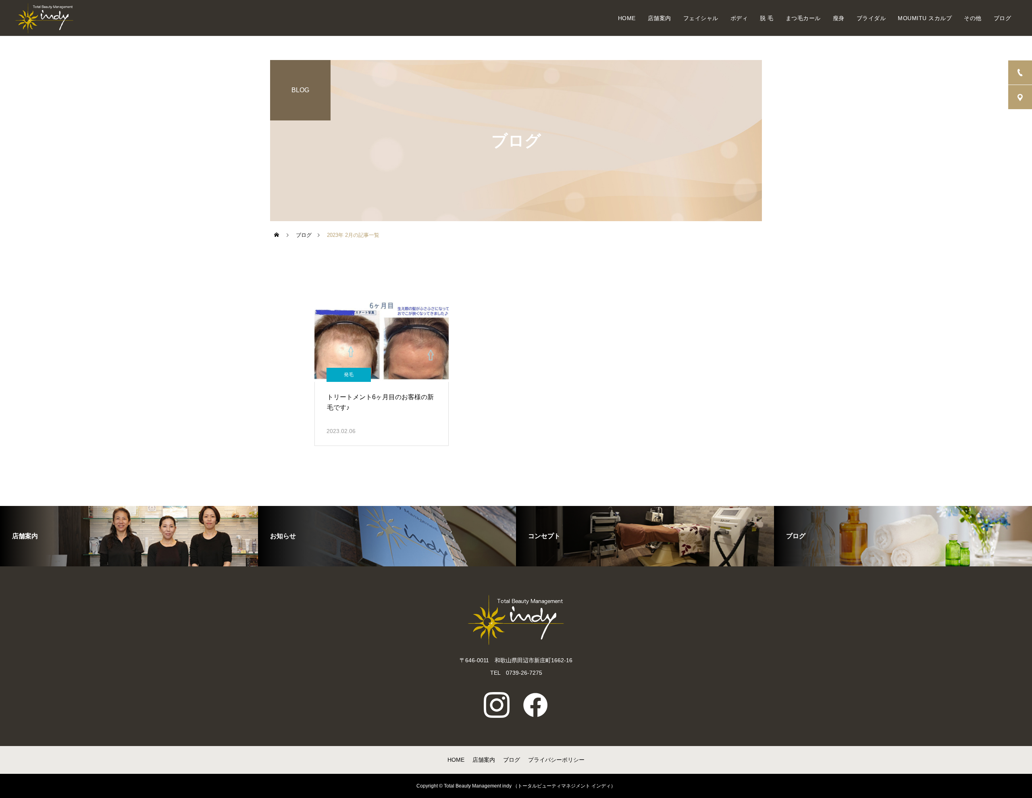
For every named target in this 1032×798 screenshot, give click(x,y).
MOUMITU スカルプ (925, 18)
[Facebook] (535, 705)
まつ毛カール (803, 18)
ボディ (739, 18)
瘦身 (839, 18)
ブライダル (871, 18)
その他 (973, 18)
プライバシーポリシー (556, 760)
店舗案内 (659, 18)
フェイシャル (700, 18)
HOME (627, 18)
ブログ (1002, 18)
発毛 (349, 374)
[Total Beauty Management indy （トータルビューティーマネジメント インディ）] (44, 18)
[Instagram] (497, 705)
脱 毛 (767, 18)
